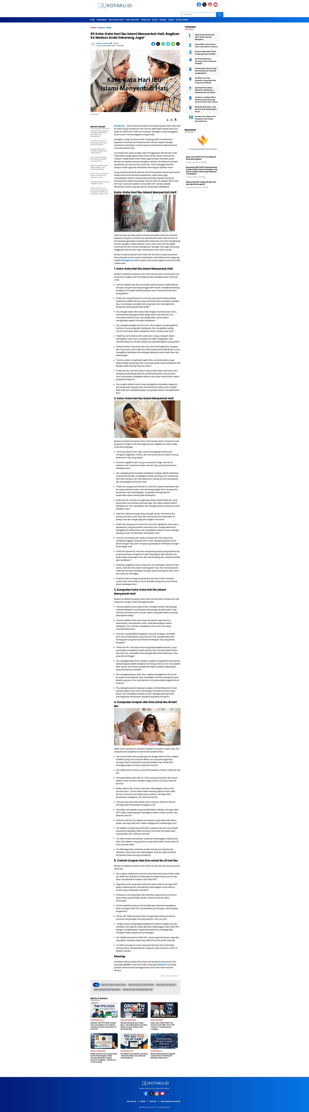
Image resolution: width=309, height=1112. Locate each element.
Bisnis (171, 20)
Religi (154, 20)
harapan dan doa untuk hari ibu (141, 985)
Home (92, 20)
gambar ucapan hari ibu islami (113, 985)
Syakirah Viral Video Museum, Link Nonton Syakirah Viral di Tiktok (205, 89)
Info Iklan (131, 1101)
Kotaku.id (119, 125)
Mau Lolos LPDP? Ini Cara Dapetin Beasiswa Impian (201, 158)
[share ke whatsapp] (163, 45)
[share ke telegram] (168, 45)
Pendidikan (102, 20)
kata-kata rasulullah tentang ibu (107, 989)
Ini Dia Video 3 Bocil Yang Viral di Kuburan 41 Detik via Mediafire (205, 70)
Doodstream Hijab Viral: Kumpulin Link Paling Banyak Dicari (205, 118)
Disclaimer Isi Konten (170, 1101)
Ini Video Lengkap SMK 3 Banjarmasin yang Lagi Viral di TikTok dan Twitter (206, 99)
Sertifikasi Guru (116, 20)
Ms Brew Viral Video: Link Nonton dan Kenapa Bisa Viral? (206, 109)
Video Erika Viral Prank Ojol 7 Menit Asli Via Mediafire (204, 36)
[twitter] (204, 6)
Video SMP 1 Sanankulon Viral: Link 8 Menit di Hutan (206, 45)
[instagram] (210, 6)
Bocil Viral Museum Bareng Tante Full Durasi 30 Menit (205, 61)
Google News (182, 20)
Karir (142, 1101)
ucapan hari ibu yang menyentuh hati (137, 989)
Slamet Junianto (103, 43)
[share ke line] (173, 45)
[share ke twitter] (158, 45)
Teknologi (145, 20)
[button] (167, 120)
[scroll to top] (297, 1108)
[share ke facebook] (153, 45)
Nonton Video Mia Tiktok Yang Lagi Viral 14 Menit (205, 52)
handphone (127, 260)
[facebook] (199, 6)
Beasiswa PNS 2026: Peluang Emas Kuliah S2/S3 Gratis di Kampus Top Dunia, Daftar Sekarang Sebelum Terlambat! (201, 170)
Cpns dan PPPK (132, 20)
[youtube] (215, 6)
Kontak (153, 1101)
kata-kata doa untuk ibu (166, 985)
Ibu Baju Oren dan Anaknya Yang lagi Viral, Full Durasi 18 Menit (205, 80)
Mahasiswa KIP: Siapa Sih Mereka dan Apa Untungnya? (201, 183)
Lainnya (163, 20)
